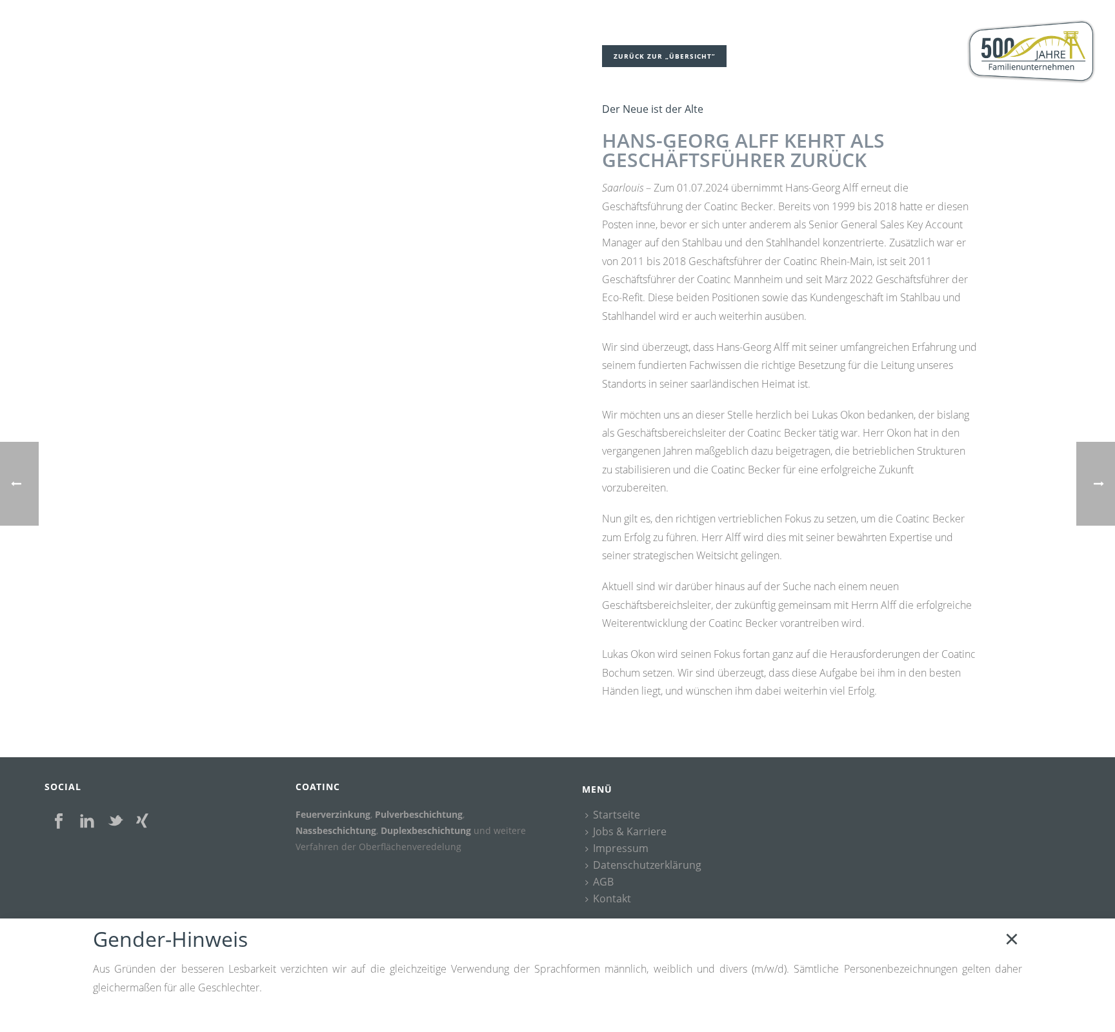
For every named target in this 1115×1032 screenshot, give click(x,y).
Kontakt (612, 899)
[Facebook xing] (142, 821)
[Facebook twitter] (115, 821)
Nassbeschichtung (336, 830)
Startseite (616, 815)
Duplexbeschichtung (426, 830)
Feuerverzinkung (333, 814)
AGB (603, 883)
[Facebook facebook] (58, 821)
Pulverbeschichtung (419, 814)
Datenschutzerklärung (647, 866)
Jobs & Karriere (630, 832)
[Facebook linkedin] (87, 821)
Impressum (620, 849)
